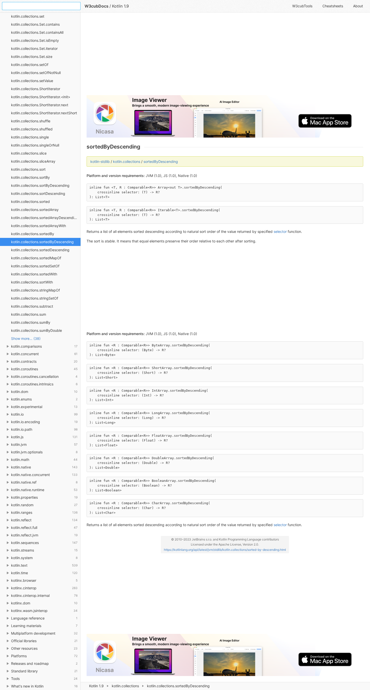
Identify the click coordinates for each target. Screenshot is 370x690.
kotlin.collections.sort (28, 169)
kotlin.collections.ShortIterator (35, 89)
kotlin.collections (125, 686)
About (358, 6)
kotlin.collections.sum (28, 314)
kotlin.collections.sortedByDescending (42, 242)
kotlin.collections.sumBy (30, 322)
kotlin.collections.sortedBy (32, 234)
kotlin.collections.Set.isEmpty (35, 40)
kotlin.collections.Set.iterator (34, 48)
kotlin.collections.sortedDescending (40, 250)
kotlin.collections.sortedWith (34, 274)
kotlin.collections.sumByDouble (36, 330)
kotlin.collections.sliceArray (33, 161)
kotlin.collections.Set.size (31, 56)
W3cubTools (302, 6)
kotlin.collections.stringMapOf (35, 290)
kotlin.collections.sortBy (30, 177)
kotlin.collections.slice (29, 153)
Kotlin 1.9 (96, 686)
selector (280, 231)
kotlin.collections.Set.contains (35, 24)
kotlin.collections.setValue (32, 81)
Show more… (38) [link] (26, 338)
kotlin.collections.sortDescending (38, 193)
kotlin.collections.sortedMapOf (36, 258)
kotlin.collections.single (30, 137)
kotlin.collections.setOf (29, 64)
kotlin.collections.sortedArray (35, 209)
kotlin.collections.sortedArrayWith (38, 226)
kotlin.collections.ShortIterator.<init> (40, 97)
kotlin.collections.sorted (30, 201)
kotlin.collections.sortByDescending (40, 185)
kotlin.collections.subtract (32, 306)
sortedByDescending (160, 161)
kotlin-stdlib (100, 161)
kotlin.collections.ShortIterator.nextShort (44, 113)
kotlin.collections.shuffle (30, 121)
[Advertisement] (225, 56)
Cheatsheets (332, 6)
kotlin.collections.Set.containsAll (37, 32)
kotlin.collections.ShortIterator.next (39, 105)
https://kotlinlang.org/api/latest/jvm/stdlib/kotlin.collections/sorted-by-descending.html (225, 550)
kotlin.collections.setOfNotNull (36, 72)
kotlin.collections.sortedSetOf (35, 266)
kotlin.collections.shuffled (32, 129)
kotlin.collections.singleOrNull (35, 145)
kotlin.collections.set (27, 16)
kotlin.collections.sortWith (32, 282)
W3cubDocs (96, 6)
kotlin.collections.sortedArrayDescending (44, 217)
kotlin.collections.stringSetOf (34, 298)
